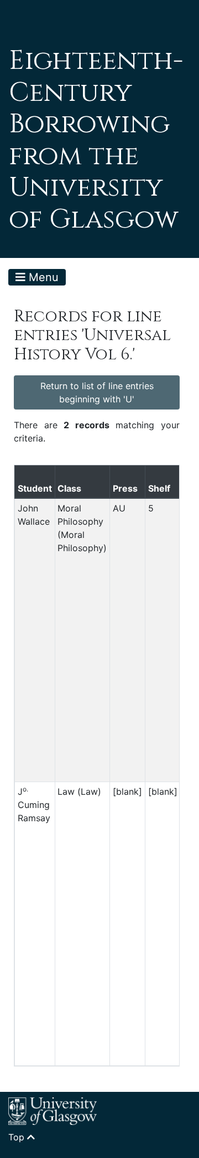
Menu (42, 277)
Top (17, 1137)
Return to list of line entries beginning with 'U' (97, 392)
